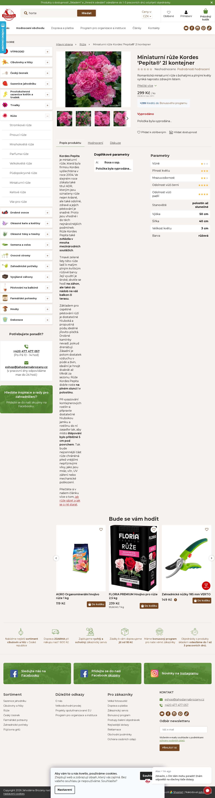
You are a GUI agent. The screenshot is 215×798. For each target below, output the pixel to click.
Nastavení (65, 789)
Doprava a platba (117, 705)
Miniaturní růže (20, 182)
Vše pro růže (18, 201)
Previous (56, 558)
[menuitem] (30, 28)
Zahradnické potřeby (24, 266)
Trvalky (15, 105)
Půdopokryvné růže (23, 173)
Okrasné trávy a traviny (25, 234)
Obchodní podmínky (120, 734)
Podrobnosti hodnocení (193, 69)
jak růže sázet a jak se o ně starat (69, 500)
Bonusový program (119, 715)
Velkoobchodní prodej (68, 705)
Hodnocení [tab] (95, 143)
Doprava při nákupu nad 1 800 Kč (56, 640)
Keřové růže (18, 192)
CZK (146, 16)
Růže (13, 115)
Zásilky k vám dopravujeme (126, 640)
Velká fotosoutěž (117, 701)
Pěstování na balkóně (24, 287)
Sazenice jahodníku (23, 83)
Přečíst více (145, 85)
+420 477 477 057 (26, 351)
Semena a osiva (20, 244)
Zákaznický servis (118, 710)
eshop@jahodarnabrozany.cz (26, 367)
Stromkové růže (21, 125)
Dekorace (16, 319)
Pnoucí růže (18, 135)
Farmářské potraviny (23, 298)
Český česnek (19, 73)
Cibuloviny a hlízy (21, 62)
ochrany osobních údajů (172, 740)
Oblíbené (168, 16)
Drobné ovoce (19, 212)
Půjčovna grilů (11, 729)
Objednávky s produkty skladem (195, 642)
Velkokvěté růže (21, 163)
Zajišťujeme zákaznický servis (91, 640)
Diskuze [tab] (115, 143)
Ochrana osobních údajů (122, 739)
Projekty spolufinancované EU (73, 710)
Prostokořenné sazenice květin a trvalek (21, 94)
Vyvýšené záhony (21, 276)
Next (211, 558)
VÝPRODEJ (17, 51)
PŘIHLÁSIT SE (169, 747)
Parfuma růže (19, 154)
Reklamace (114, 729)
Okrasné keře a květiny (25, 223)
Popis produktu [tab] (70, 143)
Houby (14, 309)
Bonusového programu (173, 103)
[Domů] (66, 44)
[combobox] (58, 13)
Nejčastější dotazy (118, 724)
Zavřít (143, 129)
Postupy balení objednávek (124, 720)
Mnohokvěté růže (22, 144)
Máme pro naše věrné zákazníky (160, 640)
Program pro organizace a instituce (76, 715)
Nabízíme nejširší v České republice (21, 642)
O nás (58, 701)
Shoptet (178, 792)
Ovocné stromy (20, 255)
